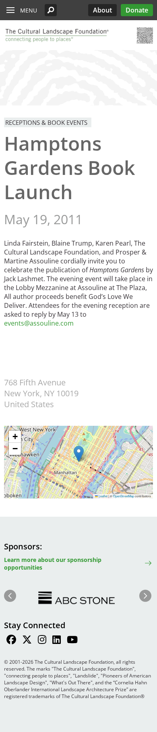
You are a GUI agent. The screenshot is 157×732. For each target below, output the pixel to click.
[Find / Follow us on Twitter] (27, 640)
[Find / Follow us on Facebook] (11, 640)
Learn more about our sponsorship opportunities (52, 563)
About (102, 10)
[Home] (56, 35)
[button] (51, 10)
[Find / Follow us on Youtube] (72, 640)
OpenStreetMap (123, 496)
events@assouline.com (39, 323)
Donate (137, 10)
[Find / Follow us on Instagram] (42, 640)
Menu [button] (28, 10)
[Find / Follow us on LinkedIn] (56, 640)
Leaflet (102, 496)
